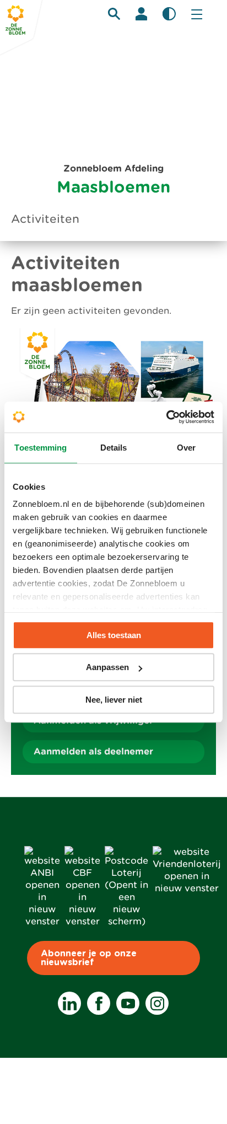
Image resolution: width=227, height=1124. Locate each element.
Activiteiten (45, 219)
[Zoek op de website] (114, 14)
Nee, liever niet (113, 699)
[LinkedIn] (69, 1003)
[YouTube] (127, 1003)
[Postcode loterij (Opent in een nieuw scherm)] (126, 921)
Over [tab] (186, 447)
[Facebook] (98, 1003)
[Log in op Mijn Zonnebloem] (142, 14)
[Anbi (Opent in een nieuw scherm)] (42, 921)
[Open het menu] (197, 14)
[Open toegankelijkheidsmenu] (169, 14)
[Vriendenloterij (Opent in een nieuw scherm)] (187, 888)
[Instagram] (157, 1003)
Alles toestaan (114, 635)
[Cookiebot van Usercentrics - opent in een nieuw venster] (166, 417)
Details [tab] (113, 447)
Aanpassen (107, 667)
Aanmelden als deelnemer (93, 751)
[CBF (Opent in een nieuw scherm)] (82, 921)
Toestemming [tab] (40, 447)
